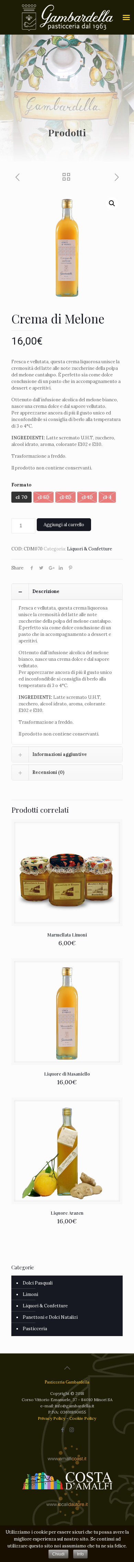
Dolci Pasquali (38, 1283)
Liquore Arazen (67, 1213)
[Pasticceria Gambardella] (67, 17)
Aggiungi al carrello (64, 525)
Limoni (30, 1294)
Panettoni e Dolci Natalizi (50, 1317)
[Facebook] (62, 1429)
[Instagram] (71, 1429)
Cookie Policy (82, 1418)
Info (80, 1554)
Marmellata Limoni (67, 935)
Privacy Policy (52, 1418)
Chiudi (58, 1554)
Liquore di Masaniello (67, 1074)
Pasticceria (35, 1329)
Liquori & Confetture (89, 549)
